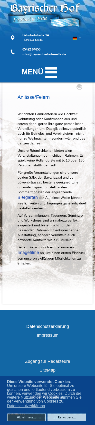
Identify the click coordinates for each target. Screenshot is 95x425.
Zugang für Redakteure (47, 361)
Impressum (47, 335)
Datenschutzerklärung (47, 326)
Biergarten (28, 197)
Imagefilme (28, 252)
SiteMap (47, 370)
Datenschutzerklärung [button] (26, 406)
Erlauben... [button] (67, 417)
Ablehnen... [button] (26, 417)
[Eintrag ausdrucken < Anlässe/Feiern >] (80, 86)
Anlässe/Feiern (34, 97)
